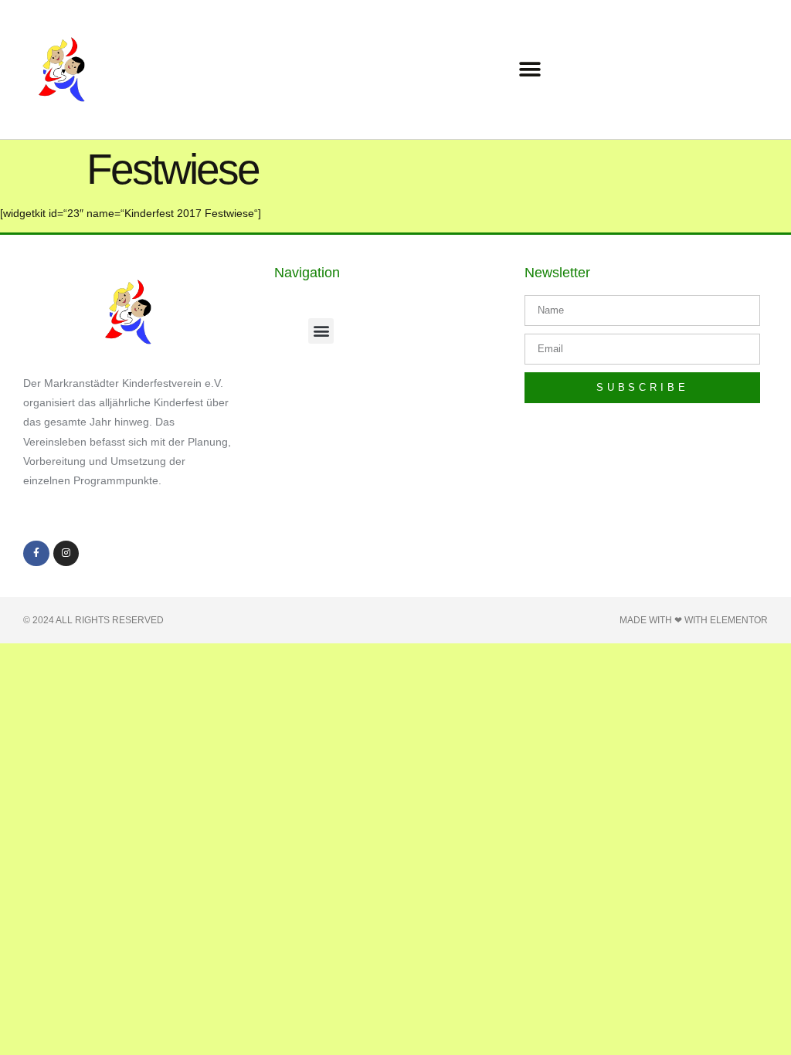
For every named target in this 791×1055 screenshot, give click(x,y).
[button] (530, 70)
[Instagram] (66, 554)
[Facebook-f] (36, 554)
